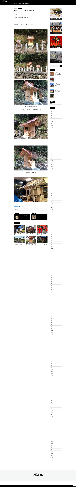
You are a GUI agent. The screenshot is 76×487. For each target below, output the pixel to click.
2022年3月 (52, 197)
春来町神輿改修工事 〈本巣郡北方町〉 (58, 85)
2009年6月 (52, 449)
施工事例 (55, 103)
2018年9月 (52, 273)
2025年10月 (52, 121)
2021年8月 (52, 211)
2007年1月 (52, 459)
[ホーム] (14, 2)
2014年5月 (52, 363)
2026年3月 (52, 111)
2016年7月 (52, 318)
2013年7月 (52, 377)
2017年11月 (52, 293)
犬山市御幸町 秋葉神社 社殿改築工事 (42, 244)
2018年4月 (52, 283)
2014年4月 (52, 365)
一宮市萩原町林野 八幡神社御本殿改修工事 (19, 234)
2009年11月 (52, 443)
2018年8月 (52, 275)
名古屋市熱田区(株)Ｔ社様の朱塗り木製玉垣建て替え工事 (42, 234)
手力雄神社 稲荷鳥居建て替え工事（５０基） (58, 79)
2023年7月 (52, 166)
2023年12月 (52, 156)
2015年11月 (52, 332)
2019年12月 (52, 248)
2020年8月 (52, 232)
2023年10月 (52, 160)
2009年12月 (52, 441)
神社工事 (17, 209)
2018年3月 (52, 285)
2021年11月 (52, 205)
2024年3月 (52, 152)
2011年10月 (52, 414)
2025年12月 (52, 117)
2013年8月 (52, 375)
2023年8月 (52, 164)
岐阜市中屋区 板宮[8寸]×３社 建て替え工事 (58, 91)
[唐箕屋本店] (38, 476)
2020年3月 (52, 242)
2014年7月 (52, 359)
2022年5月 (52, 193)
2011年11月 (52, 412)
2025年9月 (52, 123)
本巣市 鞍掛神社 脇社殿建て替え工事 (31, 244)
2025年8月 (52, 125)
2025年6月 (52, 129)
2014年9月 (52, 355)
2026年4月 (52, 109)
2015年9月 (52, 334)
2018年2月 (52, 287)
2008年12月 (52, 453)
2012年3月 (52, 406)
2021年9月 (52, 209)
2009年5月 (52, 451)
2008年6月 (52, 455)
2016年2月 (52, 328)
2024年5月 (52, 148)
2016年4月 (52, 324)
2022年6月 (52, 191)
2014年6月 (52, 361)
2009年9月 (52, 445)
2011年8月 (52, 418)
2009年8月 (52, 447)
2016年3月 (52, 326)
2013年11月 (52, 371)
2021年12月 (52, 203)
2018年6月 (52, 279)
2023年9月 (52, 162)
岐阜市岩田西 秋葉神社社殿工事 (30, 233)
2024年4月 (52, 150)
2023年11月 (52, 158)
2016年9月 (52, 314)
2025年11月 (52, 119)
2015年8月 (52, 336)
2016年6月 (52, 320)
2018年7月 (52, 277)
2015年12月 (52, 330)
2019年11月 (52, 250)
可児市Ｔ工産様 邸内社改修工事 (18, 244)
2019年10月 (52, 252)
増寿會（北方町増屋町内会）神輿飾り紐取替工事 (58, 74)
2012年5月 (52, 402)
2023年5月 (52, 170)
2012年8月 (52, 396)
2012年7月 (52, 398)
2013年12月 (52, 369)
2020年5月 (52, 238)
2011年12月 (52, 410)
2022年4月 (52, 195)
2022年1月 (52, 201)
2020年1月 (52, 246)
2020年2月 (52, 244)
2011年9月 (52, 416)
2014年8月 (52, 357)
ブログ (16, 3)
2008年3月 (52, 457)
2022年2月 (52, 199)
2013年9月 (52, 373)
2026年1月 (52, 115)
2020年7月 (52, 234)
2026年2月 (52, 113)
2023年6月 (52, 168)
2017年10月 (52, 295)
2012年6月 (52, 400)
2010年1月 (52, 439)
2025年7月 (52, 127)
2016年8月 (52, 316)
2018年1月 (52, 289)
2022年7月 (52, 189)
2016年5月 (52, 322)
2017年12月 (52, 291)
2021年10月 (52, 207)
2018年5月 (52, 281)
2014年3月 (52, 367)
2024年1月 (52, 154)
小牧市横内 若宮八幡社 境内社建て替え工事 (58, 96)
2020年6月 (52, 236)
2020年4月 (52, 240)
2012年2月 (52, 408)
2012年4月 (52, 404)
